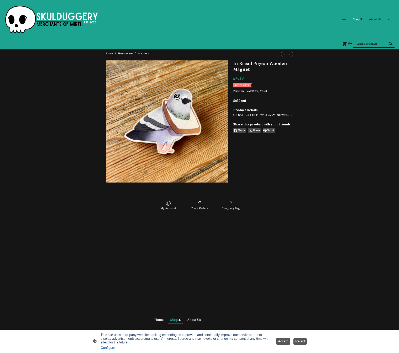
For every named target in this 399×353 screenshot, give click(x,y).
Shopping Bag (231, 208)
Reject (300, 341)
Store (109, 53)
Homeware (125, 53)
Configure (108, 347)
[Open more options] (389, 19)
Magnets (143, 53)
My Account (168, 208)
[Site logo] (51, 19)
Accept (283, 341)
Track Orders (199, 208)
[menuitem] (284, 54)
